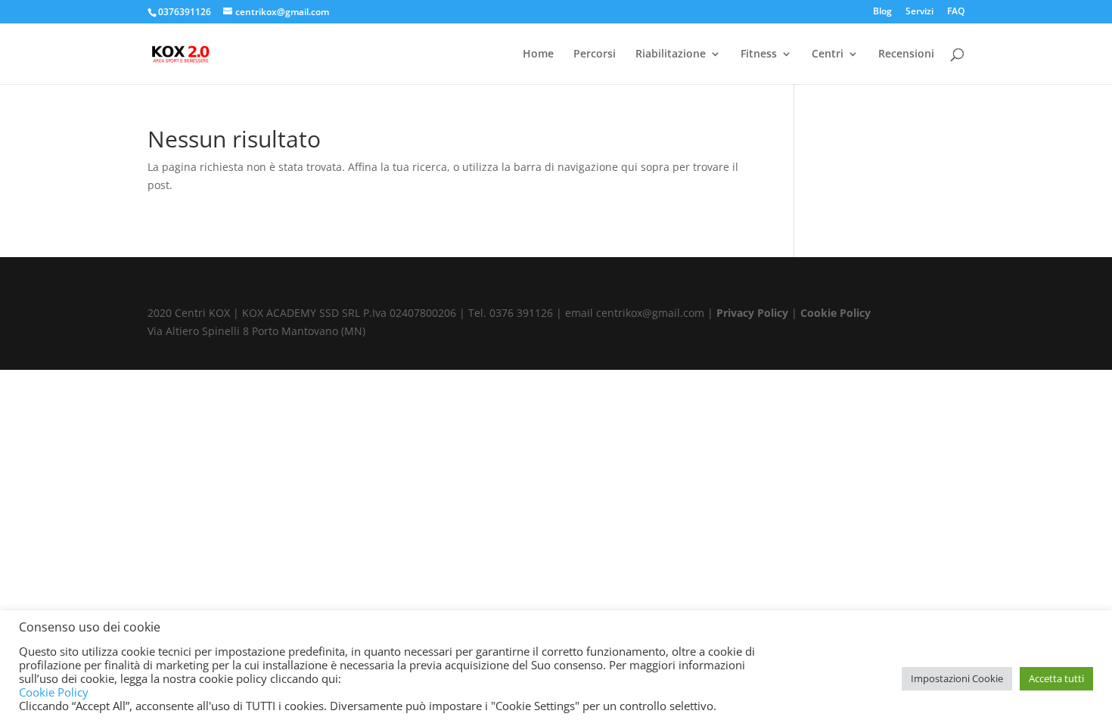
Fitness (759, 54)
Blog (882, 12)
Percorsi (594, 54)
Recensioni (906, 54)
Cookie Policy (835, 313)
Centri (827, 54)
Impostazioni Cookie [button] (957, 678)
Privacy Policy (752, 313)
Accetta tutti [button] (1056, 678)
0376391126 (184, 11)
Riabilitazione (670, 54)
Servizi (919, 12)
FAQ (955, 12)
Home (538, 54)
